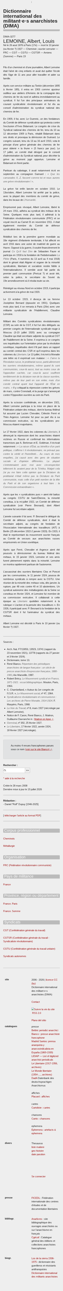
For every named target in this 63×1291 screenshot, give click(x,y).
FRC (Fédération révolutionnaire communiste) (27, 865)
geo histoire (38, 1150)
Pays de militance (18, 876)
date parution (38, 1154)
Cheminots (9, 838)
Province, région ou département (30, 895)
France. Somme (11, 911)
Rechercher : (10, 765)
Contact (36, 1001)
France (7, 884)
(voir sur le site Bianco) (37, 749)
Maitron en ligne (42, 719)
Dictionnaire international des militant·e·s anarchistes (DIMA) (30, 18)
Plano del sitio (39, 1020)
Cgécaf (35, 1237)
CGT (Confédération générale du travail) (24, 930)
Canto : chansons (41, 1118)
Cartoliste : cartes (41, 1107)
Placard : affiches (41, 1096)
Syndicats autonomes (14, 956)
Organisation (14, 857)
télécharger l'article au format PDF (22, 815)
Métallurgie (9, 845)
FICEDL (36, 1198)
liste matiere (38, 1147)
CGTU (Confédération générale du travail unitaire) (29, 948)
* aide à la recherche (14, 778)
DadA (34, 1078)
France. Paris (10, 903)
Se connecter (39, 1176)
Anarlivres (37, 1219)
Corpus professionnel (21, 830)
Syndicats (12, 922)
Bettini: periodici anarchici (45, 1030)
